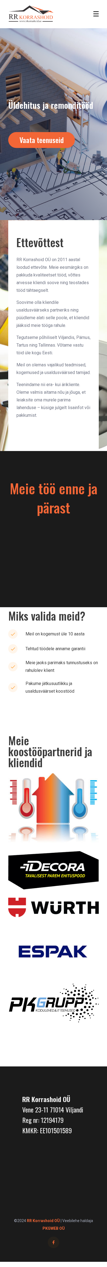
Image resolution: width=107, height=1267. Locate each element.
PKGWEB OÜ (54, 1228)
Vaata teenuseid (41, 140)
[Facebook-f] (53, 1242)
